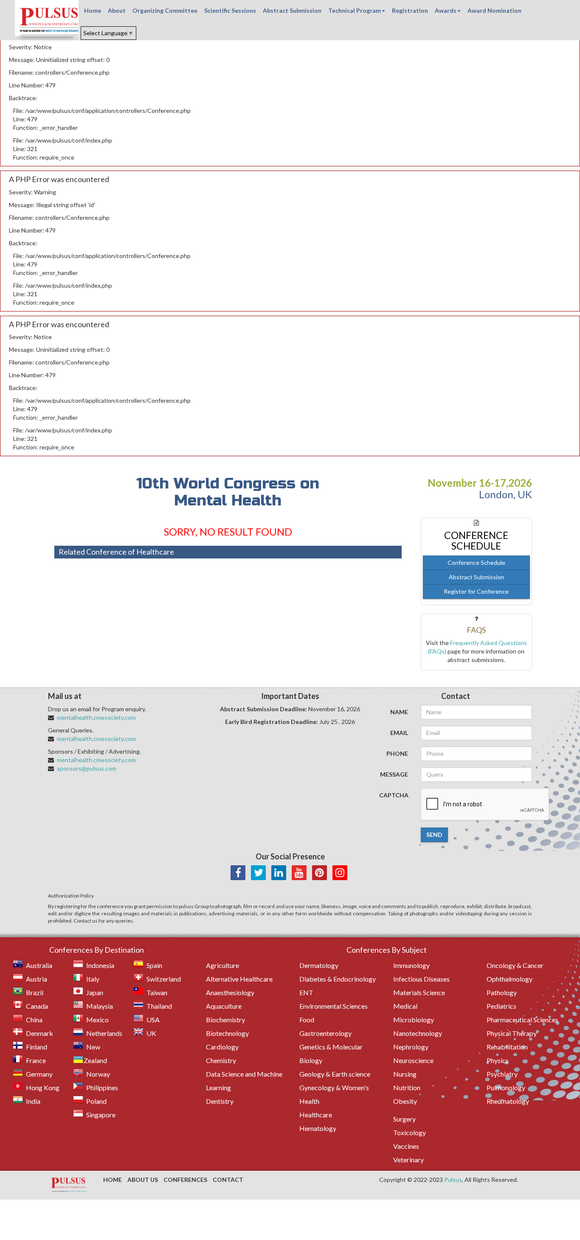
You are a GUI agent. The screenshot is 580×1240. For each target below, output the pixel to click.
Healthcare (315, 1115)
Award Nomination (494, 10)
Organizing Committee (164, 10)
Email (399, 732)
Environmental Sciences (333, 1006)
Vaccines (406, 1146)
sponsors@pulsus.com (86, 768)
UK (151, 1033)
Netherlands (104, 1033)
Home (92, 10)
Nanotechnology (417, 1033)
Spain (154, 965)
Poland (96, 1101)
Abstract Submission (292, 10)
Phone (397, 753)
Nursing (405, 1074)
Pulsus (453, 1179)
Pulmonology (506, 1087)
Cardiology (222, 1047)
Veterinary (408, 1160)
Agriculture (222, 965)
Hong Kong (42, 1087)
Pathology (502, 992)
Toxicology (409, 1132)
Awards (445, 10)
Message (394, 774)
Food (306, 1020)
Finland (36, 1047)
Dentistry (220, 1101)
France (36, 1060)
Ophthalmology (509, 979)
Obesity (405, 1101)
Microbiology (413, 1020)
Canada (37, 1006)
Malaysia (99, 1006)
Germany (39, 1074)
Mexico (97, 1020)
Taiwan (156, 992)
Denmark (39, 1033)
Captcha (393, 795)
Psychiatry (502, 1074)
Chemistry (221, 1060)
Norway (98, 1074)
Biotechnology (227, 1033)
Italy (92, 979)
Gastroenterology (325, 1033)
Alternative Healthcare (239, 979)
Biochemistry (225, 1020)
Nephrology (410, 1047)
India (33, 1101)
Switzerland (163, 979)
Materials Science (419, 992)
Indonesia (100, 965)
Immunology (411, 965)
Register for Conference (476, 591)
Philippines (102, 1087)
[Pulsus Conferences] (69, 1185)
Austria (36, 979)
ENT (306, 992)
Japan (94, 992)
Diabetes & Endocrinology (337, 979)
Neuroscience (413, 1060)
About (117, 10)
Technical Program (354, 10)
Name (399, 711)
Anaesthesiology (230, 992)
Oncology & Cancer (515, 965)
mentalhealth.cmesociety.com (96, 717)
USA (153, 1020)
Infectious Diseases (421, 979)
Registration (410, 10)
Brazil (34, 992)
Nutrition (406, 1087)
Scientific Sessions (230, 10)
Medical (405, 1006)
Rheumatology (508, 1101)
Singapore (100, 1115)
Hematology (317, 1128)
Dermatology (318, 965)
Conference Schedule (476, 562)
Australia (39, 965)
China (34, 1020)
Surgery (404, 1119)
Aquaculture (224, 1006)
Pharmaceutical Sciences (522, 1020)
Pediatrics (501, 1006)
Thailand (159, 1006)
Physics (498, 1060)
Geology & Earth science (334, 1074)
